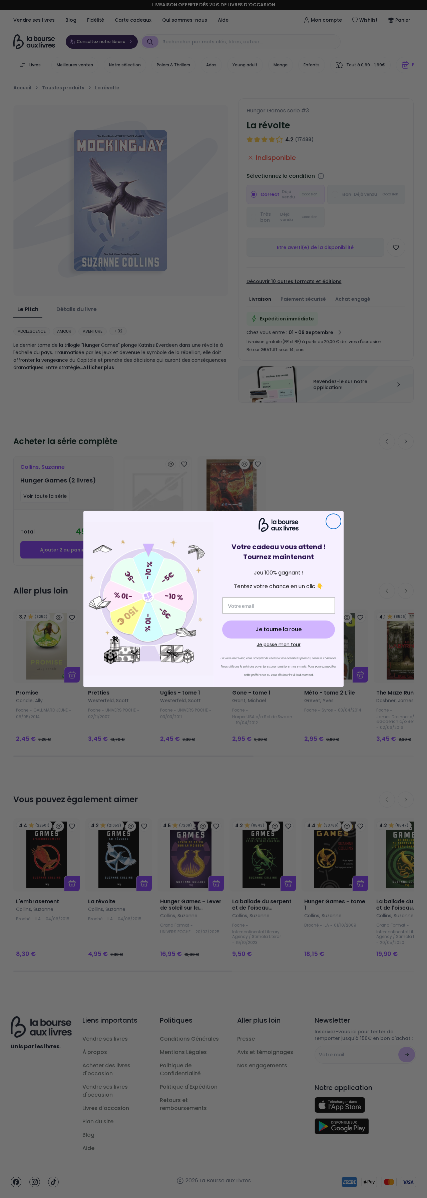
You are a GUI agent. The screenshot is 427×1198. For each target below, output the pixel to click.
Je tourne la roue (279, 629)
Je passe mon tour (279, 644)
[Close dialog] (333, 521)
